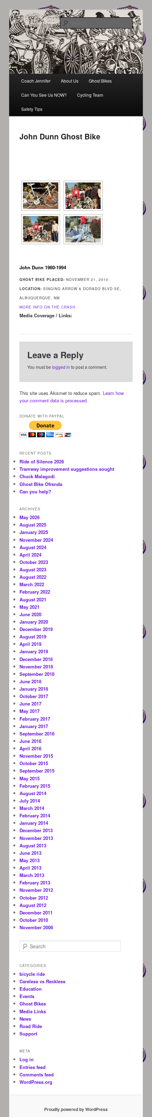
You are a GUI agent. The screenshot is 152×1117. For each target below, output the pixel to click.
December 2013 (36, 830)
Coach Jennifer (36, 81)
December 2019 (36, 629)
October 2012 (33, 897)
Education (30, 988)
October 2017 (33, 696)
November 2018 (36, 666)
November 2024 (36, 539)
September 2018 (36, 674)
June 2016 (30, 741)
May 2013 (29, 860)
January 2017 (33, 726)
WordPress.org (35, 1082)
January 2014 (33, 822)
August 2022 (32, 576)
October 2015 (33, 763)
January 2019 (33, 651)
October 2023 (33, 562)
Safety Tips (31, 109)
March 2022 (31, 584)
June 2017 (30, 703)
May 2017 (29, 711)
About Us (69, 81)
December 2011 (36, 912)
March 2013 (31, 875)
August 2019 (32, 636)
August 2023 (32, 569)
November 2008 (36, 927)
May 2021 (29, 606)
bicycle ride (32, 974)
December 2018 (36, 659)
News (25, 1018)
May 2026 (29, 517)
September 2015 (36, 770)
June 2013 (30, 852)
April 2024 (30, 554)
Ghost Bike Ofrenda (40, 484)
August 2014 (32, 793)
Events (26, 996)
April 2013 (30, 867)
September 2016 (36, 733)
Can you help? (35, 491)
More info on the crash (47, 307)
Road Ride (30, 1026)
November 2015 (36, 755)
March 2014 (31, 808)
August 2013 (32, 845)
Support (28, 1033)
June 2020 (30, 614)
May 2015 (29, 778)
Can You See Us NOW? (44, 95)
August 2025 (32, 524)
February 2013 (34, 882)
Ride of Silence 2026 (41, 461)
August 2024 (32, 547)
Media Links (32, 1011)
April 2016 (30, 748)
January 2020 (33, 621)
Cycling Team (90, 95)
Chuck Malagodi (37, 476)
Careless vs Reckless (42, 981)
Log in (26, 1059)
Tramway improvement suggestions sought (66, 469)
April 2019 (30, 644)
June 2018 (30, 681)
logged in (61, 367)
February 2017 (34, 718)
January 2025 (33, 532)
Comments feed (36, 1074)
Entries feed (32, 1067)
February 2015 (34, 785)
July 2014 (29, 800)
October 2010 (33, 920)
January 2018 (33, 688)
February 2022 (34, 591)
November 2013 (36, 838)
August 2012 (32, 905)
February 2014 (34, 815)
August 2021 (32, 599)
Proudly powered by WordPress (76, 1109)
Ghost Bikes (100, 81)
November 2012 (36, 890)
